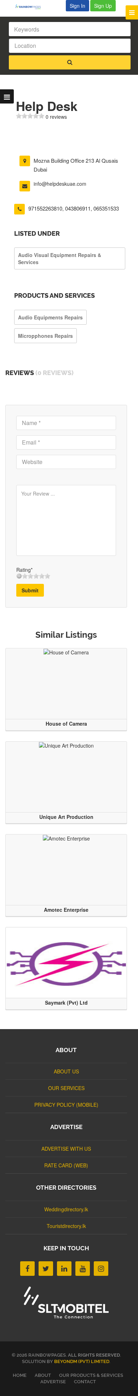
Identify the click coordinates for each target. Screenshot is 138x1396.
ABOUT (43, 1375)
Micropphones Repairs (45, 335)
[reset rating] (19, 576)
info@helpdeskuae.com (60, 183)
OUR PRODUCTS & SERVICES (91, 1375)
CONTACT (85, 1381)
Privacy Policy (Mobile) (66, 1104)
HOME (20, 1375)
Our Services (66, 1087)
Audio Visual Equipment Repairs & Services (59, 258)
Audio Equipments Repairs (50, 317)
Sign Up (103, 5)
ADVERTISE (53, 1381)
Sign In (77, 5)
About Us (66, 1071)
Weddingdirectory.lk (66, 1209)
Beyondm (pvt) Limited (81, 1361)
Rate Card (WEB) (66, 1165)
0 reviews (56, 116)
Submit (30, 590)
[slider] (30, 116)
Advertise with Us (66, 1148)
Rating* (24, 569)
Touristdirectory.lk (66, 1225)
